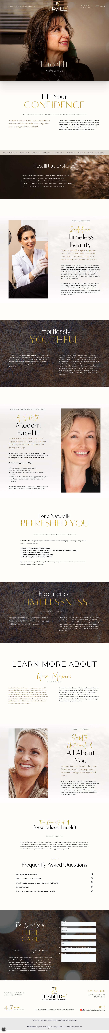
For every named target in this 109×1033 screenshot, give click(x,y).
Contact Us (85, 7)
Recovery (70, 152)
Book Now (85, 5)
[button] (97, 6)
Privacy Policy (42, 1020)
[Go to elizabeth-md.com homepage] (56, 6)
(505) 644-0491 (29, 6)
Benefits (35, 152)
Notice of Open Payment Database (66, 1020)
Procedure (23, 152)
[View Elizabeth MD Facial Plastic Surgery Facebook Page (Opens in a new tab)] (103, 1007)
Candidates (58, 152)
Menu (102, 6)
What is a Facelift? (9, 152)
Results (80, 152)
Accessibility (51, 1020)
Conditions (46, 152)
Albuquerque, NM (16, 6)
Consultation (100, 152)
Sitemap (34, 1020)
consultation (73, 283)
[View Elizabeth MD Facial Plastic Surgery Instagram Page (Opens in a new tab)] (100, 1007)
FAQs (89, 152)
